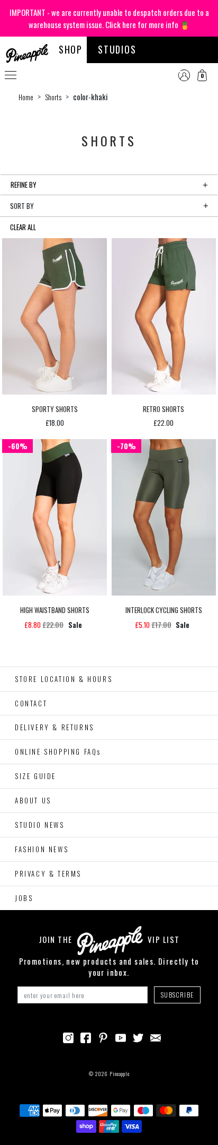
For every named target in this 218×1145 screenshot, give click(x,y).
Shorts (53, 97)
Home (26, 97)
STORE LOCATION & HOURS (63, 679)
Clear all (23, 227)
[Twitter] (138, 1036)
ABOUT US (33, 800)
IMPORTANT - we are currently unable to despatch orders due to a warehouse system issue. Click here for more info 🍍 (109, 18)
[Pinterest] (103, 1036)
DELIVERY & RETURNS (54, 727)
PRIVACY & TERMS (48, 873)
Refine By (24, 184)
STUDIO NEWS (40, 824)
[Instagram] (68, 1036)
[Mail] (155, 1036)
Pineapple (120, 1074)
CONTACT (31, 703)
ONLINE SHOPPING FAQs (58, 751)
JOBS (24, 898)
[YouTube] (120, 1036)
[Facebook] (85, 1036)
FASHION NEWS (41, 849)
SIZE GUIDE (35, 776)
